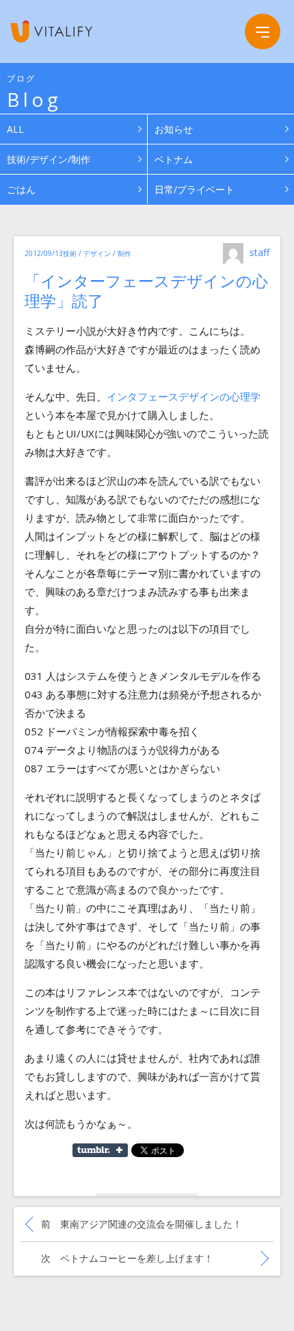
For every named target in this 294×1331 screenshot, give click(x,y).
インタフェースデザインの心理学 (183, 396)
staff (259, 252)
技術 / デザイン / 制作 (97, 253)
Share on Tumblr (100, 1150)
